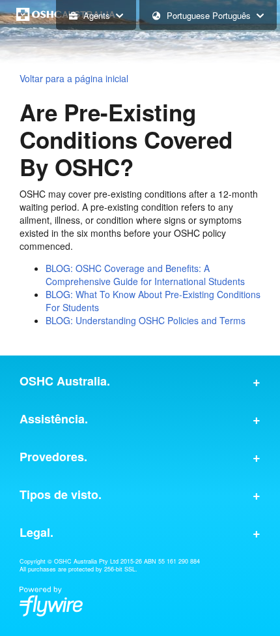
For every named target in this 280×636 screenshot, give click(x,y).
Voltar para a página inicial (74, 78)
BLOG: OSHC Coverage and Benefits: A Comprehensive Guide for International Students (145, 275)
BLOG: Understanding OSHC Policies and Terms (145, 320)
